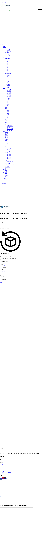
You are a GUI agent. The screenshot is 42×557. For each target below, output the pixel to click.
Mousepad (6, 175)
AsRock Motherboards (8, 73)
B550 (7, 70)
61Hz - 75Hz (8, 150)
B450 (7, 69)
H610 (7, 64)
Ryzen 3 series (8, 53)
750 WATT (6, 140)
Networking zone (5, 178)
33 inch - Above (9, 158)
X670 (7, 72)
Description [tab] (3, 271)
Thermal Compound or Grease (9, 161)
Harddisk (4, 118)
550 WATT (6, 134)
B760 (7, 60)
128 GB (8, 110)
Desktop (8, 104)
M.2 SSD (6, 106)
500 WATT (6, 133)
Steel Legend (8, 75)
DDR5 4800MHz (9, 94)
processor (4, 47)
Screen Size (6, 152)
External (6, 119)
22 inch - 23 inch (9, 155)
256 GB (8, 112)
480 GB (8, 113)
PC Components (4, 46)
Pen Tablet (6, 177)
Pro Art (7, 78)
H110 (7, 61)
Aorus (7, 82)
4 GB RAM (8, 98)
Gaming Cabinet (7, 123)
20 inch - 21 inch (9, 154)
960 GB (8, 115)
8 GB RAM (8, 99)
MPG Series (8, 86)
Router (6, 179)
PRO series (8, 87)
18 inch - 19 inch (9, 153)
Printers (6, 173)
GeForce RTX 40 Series (10, 130)
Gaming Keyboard (7, 167)
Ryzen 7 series (8, 54)
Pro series (8, 74)
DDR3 (7, 101)
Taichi (7, 76)
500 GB (8, 114)
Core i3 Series (8, 48)
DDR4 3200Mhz (9, 92)
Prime (7, 77)
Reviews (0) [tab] (3, 272)
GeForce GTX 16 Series (10, 129)
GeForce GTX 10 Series (10, 128)
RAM (4, 88)
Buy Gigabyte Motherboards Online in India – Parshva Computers (13, 80)
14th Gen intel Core (9, 51)
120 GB (8, 109)
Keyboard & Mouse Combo (8, 162)
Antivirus (6, 171)
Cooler (6, 159)
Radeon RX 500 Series (10, 125)
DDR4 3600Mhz (9, 93)
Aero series (8, 81)
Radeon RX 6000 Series (10, 126)
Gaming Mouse (7, 166)
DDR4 (7, 102)
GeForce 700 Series (9, 127)
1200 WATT (6, 138)
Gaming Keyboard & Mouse (8, 163)
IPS (7, 142)
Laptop (7, 105)
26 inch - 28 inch (9, 156)
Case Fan (6, 160)
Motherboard (5, 57)
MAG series (8, 85)
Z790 (7, 67)
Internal (6, 120)
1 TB (7, 116)
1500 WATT (6, 139)
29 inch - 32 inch (9, 157)
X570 (7, 71)
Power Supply (5, 131)
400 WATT (6, 132)
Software (4, 169)
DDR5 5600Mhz (9, 95)
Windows (6, 170)
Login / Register (6, 26)
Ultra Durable (8, 83)
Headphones (6, 174)
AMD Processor (7, 52)
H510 (7, 63)
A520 (7, 68)
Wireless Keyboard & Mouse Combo (10, 164)
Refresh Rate (6, 146)
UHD (7, 145)
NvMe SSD (6, 107)
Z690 (7, 66)
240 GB (8, 111)
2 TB (7, 117)
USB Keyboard (7, 165)
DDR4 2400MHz (9, 91)
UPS (5, 176)
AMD (5, 124)
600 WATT (6, 135)
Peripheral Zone (5, 172)
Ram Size (6, 97)
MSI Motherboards (7, 84)
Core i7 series (8, 50)
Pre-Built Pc (3, 215)
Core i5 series (8, 49)
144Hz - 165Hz (9, 149)
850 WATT (6, 136)
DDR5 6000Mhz (9, 96)
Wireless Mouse (7, 168)
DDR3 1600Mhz (9, 90)
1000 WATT (6, 137)
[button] (21, 182)
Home (1, 215)
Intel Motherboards (7, 58)
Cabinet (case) (5, 122)
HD (7, 143)
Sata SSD (6, 108)
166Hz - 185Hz (9, 148)
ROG (7, 79)
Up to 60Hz (8, 151)
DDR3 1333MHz (9, 89)
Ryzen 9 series (8, 55)
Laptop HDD (8, 121)
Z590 (7, 65)
